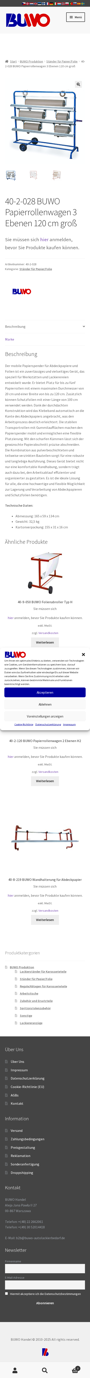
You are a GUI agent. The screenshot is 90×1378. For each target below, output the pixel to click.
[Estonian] (40, 3)
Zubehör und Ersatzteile (36, 1001)
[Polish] (67, 3)
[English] (36, 3)
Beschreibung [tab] (15, 326)
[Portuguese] (71, 3)
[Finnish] (44, 3)
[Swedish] (83, 3)
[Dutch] (32, 3)
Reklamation (20, 1156)
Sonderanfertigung (25, 1164)
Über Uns (17, 1061)
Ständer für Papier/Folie (62, 61)
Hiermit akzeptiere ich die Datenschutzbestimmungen (45, 1294)
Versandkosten (48, 633)
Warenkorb (69, 1367)
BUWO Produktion (31, 61)
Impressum (69, 724)
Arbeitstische (29, 993)
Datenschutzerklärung (48, 724)
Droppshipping (22, 1172)
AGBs (15, 1095)
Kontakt (17, 1103)
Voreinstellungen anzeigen (45, 716)
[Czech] (24, 3)
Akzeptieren (45, 692)
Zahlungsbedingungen (27, 1139)
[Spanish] (79, 3)
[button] (83, 654)
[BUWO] (21, 291)
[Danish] (28, 3)
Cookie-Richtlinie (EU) (27, 1087)
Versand (16, 1130)
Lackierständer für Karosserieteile (43, 971)
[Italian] (55, 3)
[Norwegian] (63, 3)
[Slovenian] (75, 3)
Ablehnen (45, 704)
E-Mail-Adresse (14, 1278)
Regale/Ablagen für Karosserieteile (43, 986)
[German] (52, 3)
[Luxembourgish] (59, 3)
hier (44, 239)
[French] (48, 3)
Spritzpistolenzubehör (35, 1008)
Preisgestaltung (23, 1147)
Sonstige (26, 1016)
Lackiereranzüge (31, 1023)
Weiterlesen (45, 642)
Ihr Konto (15, 1370)
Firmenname (13, 1261)
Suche (45, 1370)
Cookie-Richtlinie (23, 724)
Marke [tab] (9, 339)
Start (13, 61)
